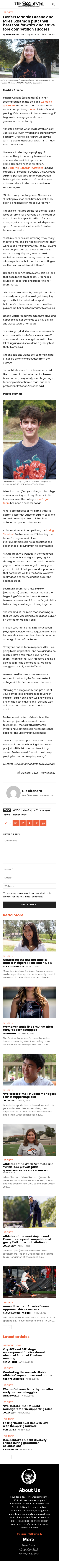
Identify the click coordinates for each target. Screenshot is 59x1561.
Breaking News (12, 1345)
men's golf (45, 810)
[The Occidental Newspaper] (29, 4)
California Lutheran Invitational (26, 168)
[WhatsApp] (43, 823)
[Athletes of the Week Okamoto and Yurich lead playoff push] (29, 1140)
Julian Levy (9, 1100)
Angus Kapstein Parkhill (17, 1312)
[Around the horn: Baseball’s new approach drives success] (29, 1282)
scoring (32, 109)
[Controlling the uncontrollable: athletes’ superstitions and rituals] (29, 935)
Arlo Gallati (10, 1449)
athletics (26, 810)
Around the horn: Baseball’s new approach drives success (26, 1307)
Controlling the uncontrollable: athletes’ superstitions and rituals (27, 961)
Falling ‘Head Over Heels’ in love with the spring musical (26, 1424)
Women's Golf (19, 814)
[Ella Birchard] (13, 793)
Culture (8, 1419)
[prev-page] (5, 1327)
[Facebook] (29, 823)
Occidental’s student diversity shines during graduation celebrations (24, 1443)
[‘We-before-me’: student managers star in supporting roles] (29, 1069)
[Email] (16, 823)
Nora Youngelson (13, 966)
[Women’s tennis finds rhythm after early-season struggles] (29, 1002)
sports (7, 814)
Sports (8, 956)
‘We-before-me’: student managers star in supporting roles (29, 1095)
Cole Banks (9, 1429)
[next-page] (10, 1327)
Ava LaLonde (10, 1362)
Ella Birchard (13, 34)
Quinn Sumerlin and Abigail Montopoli (25, 1170)
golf (35, 810)
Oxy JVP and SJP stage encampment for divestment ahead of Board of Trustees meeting (24, 1353)
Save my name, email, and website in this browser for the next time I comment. (27, 895)
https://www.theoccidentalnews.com (37, 795)
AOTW (16, 810)
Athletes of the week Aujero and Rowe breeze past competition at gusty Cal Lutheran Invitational (27, 1239)
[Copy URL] (23, 823)
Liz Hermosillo (11, 1033)
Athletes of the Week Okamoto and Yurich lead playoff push (28, 1165)
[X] (36, 823)
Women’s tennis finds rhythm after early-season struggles (28, 1028)
